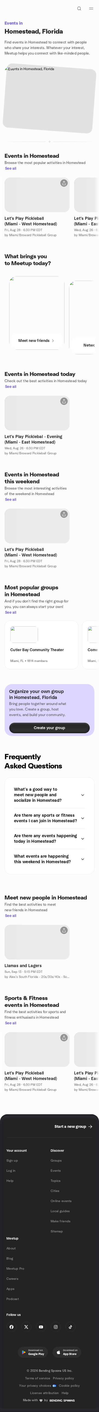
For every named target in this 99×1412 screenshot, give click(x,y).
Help (10, 1181)
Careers (12, 1278)
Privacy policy (63, 1378)
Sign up (12, 1160)
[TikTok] (70, 1327)
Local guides (60, 1211)
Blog (9, 1258)
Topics (56, 1181)
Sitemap (57, 1231)
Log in (11, 1170)
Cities (55, 1191)
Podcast (12, 1299)
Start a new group (70, 1126)
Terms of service (37, 1378)
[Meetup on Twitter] (26, 1327)
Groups (56, 1160)
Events (56, 1170)
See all (10, 168)
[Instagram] (56, 1327)
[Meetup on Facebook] (11, 1327)
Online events (61, 1201)
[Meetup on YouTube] (41, 1327)
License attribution (44, 1393)
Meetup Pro (15, 1268)
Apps (10, 1289)
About (11, 1248)
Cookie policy (69, 1385)
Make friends (60, 1221)
